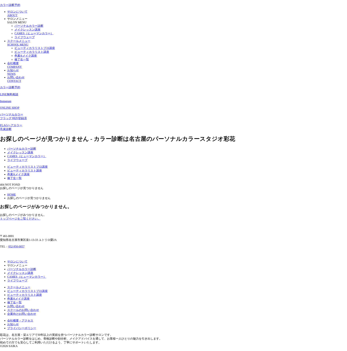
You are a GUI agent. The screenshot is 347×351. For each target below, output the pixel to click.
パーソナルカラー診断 (28, 25)
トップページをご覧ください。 (20, 218)
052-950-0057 (16, 246)
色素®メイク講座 (25, 55)
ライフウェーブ (24, 37)
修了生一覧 (21, 59)
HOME (11, 194)
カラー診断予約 (10, 5)
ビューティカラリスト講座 (31, 51)
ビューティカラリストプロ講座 (34, 48)
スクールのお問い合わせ (23, 310)
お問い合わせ (16, 306)
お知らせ (13, 324)
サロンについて (17, 261)
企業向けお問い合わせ (21, 313)
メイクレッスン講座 (27, 29)
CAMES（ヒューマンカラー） (33, 33)
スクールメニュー (18, 287)
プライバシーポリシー (21, 328)
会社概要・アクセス (20, 320)
